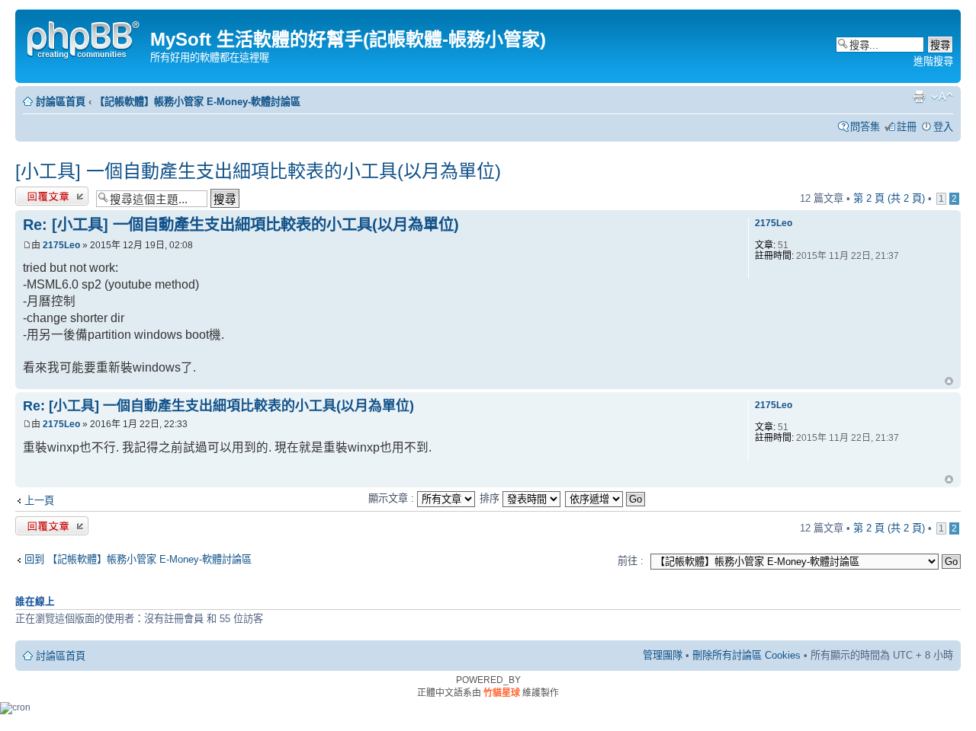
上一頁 (39, 500)
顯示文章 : (392, 498)
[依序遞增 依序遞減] (606, 498)
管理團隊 (662, 655)
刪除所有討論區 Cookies (746, 655)
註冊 (907, 126)
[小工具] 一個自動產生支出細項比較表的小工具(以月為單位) (258, 171)
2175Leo (61, 245)
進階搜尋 (933, 61)
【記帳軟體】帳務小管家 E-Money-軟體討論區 (197, 101)
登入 (943, 126)
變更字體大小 (942, 97)
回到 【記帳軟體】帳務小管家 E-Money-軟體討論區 (138, 559)
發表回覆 (35, 194)
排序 (491, 498)
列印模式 (918, 97)
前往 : (631, 561)
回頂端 (949, 382)
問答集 (865, 126)
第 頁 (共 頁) (889, 198)
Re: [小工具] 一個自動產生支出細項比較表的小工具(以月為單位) (241, 224)
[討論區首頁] (84, 37)
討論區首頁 (60, 101)
